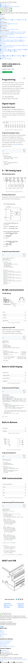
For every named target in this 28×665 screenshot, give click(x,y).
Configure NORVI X (15, 37)
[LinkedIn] (1, 626)
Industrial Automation (5, 642)
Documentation (4, 49)
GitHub (16, 49)
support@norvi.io (5, 650)
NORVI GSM (9, 19)
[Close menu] (11, 11)
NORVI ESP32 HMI (13, 23)
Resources (2, 48)
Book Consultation (15, 6)
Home (1, 15)
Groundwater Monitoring (14, 40)
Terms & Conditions (11, 659)
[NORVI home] (5, 10)
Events (12, 51)
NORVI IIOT (15, 19)
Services (2, 44)
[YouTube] (3, 626)
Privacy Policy (3, 659)
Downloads (22, 49)
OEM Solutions (3, 645)
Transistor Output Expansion (6, 34)
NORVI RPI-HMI (4, 23)
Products (2, 17)
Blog (16, 51)
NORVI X (3, 19)
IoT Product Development (17, 45)
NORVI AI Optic (4, 26)
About (1, 52)
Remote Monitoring (4, 643)
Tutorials (12, 49)
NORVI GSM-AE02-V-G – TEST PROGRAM (8, 605)
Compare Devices (5, 37)
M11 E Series (9, 29)
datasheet (16, 144)
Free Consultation (5, 45)
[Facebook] (0, 626)
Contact (2, 53)
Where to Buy (24, 37)
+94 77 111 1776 (4, 651)
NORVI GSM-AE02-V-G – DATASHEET (20, 605)
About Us (2, 631)
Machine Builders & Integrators (7, 646)
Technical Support (9, 47)
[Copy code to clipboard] (24, 150)
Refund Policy (20, 659)
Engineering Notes (5, 51)
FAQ (27, 49)
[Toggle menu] (11, 8)
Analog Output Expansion (19, 32)
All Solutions (4, 40)
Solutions (2, 38)
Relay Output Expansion (18, 33)
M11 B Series (16, 29)
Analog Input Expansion (6, 32)
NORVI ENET (22, 19)
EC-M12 (3, 29)
